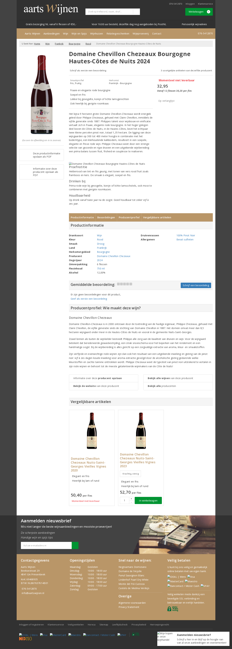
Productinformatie (82, 217)
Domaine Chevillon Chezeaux (113, 256)
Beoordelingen (106, 217)
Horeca (92, 624)
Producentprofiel (129, 217)
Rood (88, 43)
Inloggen (190, 3)
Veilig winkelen (76, 624)
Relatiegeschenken (117, 33)
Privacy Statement (129, 607)
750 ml (101, 268)
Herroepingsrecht (159, 624)
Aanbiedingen (51, 33)
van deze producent (96, 386)
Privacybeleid (139, 624)
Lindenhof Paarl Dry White (134, 579)
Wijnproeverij (141, 33)
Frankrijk (59, 43)
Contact (157, 33)
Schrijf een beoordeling (196, 285)
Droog (100, 243)
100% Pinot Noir (185, 235)
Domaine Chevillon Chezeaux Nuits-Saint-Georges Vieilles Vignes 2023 (137, 460)
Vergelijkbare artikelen (157, 217)
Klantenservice (205, 3)
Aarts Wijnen (32, 33)
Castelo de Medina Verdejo (134, 588)
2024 (100, 260)
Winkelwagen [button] (199, 11)
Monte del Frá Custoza (132, 584)
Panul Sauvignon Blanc (132, 575)
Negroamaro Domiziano (132, 567)
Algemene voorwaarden (132, 602)
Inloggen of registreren (31, 624)
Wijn (65, 33)
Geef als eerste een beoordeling (89, 298)
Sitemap (104, 624)
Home (37, 43)
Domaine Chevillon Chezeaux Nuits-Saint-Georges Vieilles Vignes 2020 (88, 464)
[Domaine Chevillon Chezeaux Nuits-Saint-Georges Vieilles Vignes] (91, 431)
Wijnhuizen (96, 33)
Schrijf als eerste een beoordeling (88, 70)
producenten (162, 386)
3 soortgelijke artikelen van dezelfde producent (186, 70)
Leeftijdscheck (120, 624)
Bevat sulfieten (185, 239)
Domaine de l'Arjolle (130, 571)
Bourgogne (74, 43)
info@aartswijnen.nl (33, 593)
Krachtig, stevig (131, 473)
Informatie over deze (97, 378)
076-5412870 (175, 3)
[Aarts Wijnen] (51, 9)
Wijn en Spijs (79, 33)
